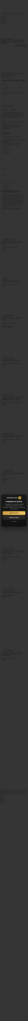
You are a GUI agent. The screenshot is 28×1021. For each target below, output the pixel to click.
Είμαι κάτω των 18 (14, 517)
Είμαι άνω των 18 (14, 513)
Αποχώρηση (14, 521)
